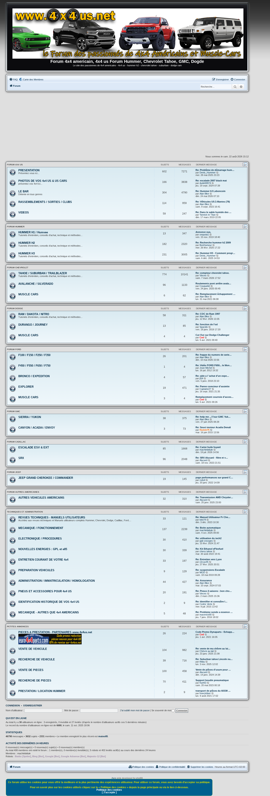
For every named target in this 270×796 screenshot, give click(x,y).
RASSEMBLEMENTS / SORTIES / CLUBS (45, 202)
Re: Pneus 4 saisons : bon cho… (214, 591)
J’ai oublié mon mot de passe (135, 710)
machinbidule (206, 449)
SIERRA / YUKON (29, 417)
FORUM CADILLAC (16, 442)
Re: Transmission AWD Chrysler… (214, 497)
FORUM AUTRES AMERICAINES (23, 492)
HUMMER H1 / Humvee (33, 232)
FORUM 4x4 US (15, 164)
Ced (202, 337)
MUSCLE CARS (28, 294)
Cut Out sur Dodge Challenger (212, 335)
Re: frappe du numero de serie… (214, 354)
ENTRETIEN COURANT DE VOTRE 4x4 (43, 559)
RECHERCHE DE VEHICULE (36, 659)
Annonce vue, (203, 232)
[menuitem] (13, 79)
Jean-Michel (206, 368)
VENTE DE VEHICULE (32, 648)
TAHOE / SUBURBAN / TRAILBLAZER (42, 273)
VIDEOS (23, 212)
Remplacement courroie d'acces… (215, 397)
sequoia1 (204, 234)
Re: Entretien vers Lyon (209, 559)
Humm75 (204, 430)
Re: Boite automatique (208, 527)
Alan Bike (204, 193)
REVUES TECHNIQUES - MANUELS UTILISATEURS (51, 517)
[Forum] (129, 32)
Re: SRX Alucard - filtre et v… (212, 457)
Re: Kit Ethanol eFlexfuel (209, 549)
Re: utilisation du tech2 (208, 538)
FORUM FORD (14, 349)
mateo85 (103, 736)
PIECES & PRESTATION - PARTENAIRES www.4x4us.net (55, 632)
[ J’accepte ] (109, 792)
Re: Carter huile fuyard (208, 447)
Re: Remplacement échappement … (215, 294)
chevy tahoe (206, 551)
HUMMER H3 (26, 253)
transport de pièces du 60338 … (213, 690)
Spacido (204, 327)
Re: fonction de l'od (207, 324)
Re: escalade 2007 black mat (211, 180)
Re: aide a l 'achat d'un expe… (212, 376)
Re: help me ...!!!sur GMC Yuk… (213, 417)
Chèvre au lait (207, 651)
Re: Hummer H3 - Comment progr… (215, 253)
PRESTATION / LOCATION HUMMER (41, 691)
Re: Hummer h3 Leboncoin (210, 191)
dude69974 (205, 183)
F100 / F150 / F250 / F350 (34, 355)
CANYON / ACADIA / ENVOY (36, 427)
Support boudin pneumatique (212, 680)
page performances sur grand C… (214, 477)
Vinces (203, 275)
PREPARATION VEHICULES (36, 570)
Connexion (13, 705)
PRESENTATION (28, 170)
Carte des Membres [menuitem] (33, 79)
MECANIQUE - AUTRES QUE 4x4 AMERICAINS (48, 612)
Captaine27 (205, 389)
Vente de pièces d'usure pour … (213, 669)
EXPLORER (26, 386)
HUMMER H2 (26, 242)
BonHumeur (206, 245)
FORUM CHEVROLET (17, 267)
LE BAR (23, 191)
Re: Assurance (204, 580)
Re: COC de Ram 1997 (208, 314)
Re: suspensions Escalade (210, 570)
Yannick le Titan (208, 214)
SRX (21, 458)
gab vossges (206, 541)
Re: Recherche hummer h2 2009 (213, 242)
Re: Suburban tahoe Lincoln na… (214, 659)
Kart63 (203, 682)
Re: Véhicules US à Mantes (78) (213, 201)
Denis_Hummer (208, 172)
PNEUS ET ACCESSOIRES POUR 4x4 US (45, 591)
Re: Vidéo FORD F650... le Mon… (214, 365)
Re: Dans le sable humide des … (213, 212)
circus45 (204, 562)
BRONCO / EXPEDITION (34, 376)
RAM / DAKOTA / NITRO (33, 314)
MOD (202, 572)
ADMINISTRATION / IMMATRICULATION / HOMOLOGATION (56, 580)
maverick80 (206, 614)
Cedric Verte (206, 604)
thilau (202, 661)
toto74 (203, 519)
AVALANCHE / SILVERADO (35, 283)
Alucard (203, 460)
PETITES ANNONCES (18, 626)
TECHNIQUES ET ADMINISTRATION (25, 512)
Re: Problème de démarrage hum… (215, 170)
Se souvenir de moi (161, 710)
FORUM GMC (13, 411)
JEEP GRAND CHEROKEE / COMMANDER (45, 477)
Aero (114, 778)
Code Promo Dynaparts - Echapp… (215, 632)
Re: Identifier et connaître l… (211, 601)
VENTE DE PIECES (30, 670)
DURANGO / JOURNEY (33, 324)
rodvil (202, 480)
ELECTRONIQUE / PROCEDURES (40, 538)
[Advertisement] (127, 123)
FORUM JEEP (14, 472)
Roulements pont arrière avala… (213, 283)
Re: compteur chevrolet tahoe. (212, 273)
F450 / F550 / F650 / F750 (34, 365)
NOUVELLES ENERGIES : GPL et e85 (42, 549)
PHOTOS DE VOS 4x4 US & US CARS (42, 180)
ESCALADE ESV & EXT (33, 447)
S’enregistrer (32, 705)
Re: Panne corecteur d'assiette (213, 386)
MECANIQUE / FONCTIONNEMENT (40, 528)
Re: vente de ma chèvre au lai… (213, 648)
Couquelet (205, 286)
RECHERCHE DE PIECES (34, 680)
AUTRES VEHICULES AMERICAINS (41, 497)
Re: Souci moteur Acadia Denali (213, 427)
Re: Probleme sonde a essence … (214, 612)
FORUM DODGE (15, 308)
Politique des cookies (109, 790)
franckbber (205, 693)
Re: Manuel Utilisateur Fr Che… (213, 517)
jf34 (201, 378)
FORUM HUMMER (15, 226)
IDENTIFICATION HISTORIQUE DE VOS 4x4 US (48, 601)
